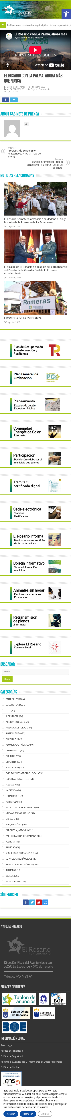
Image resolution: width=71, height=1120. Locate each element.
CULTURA (10, 756)
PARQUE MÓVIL (14, 824)
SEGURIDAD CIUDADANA (19, 853)
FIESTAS (10, 784)
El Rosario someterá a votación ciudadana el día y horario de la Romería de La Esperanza (35, 220)
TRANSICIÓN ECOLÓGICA (19, 864)
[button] (66, 14)
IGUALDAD (11, 796)
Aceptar (11, 1114)
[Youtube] (39, 902)
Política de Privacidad (12, 1050)
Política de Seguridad (12, 1056)
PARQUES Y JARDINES (17, 830)
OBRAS (9, 818)
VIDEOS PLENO (13, 881)
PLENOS (10, 841)
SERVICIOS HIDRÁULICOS (19, 858)
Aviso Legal (7, 1045)
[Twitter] (32, 902)
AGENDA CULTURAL (16, 727)
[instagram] (45, 902)
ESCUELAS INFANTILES (17, 779)
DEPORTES (11, 761)
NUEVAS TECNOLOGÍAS (18, 813)
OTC (8, 710)
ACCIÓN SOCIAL (14, 722)
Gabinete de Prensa (16, 87)
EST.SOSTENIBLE (14, 704)
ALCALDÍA (11, 89)
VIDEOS (20, 89)
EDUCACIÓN (12, 767)
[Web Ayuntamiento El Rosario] (35, 10)
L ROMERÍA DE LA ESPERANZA (23, 318)
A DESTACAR (12, 716)
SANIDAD (11, 847)
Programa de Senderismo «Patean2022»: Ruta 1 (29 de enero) (24, 152)
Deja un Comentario (40, 89)
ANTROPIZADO (14, 699)
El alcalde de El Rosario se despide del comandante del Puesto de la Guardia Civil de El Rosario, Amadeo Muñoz (35, 270)
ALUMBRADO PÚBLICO (18, 744)
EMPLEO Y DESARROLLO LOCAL (22, 773)
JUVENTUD (11, 801)
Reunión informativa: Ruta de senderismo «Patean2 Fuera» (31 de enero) (45, 163)
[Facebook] (26, 902)
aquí (50, 1103)
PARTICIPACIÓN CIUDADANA (21, 836)
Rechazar (28, 1114)
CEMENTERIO (12, 750)
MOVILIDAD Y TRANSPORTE (20, 807)
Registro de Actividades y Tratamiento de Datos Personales (31, 1061)
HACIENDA (11, 790)
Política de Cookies (10, 1067)
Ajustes (45, 1114)
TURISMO (11, 870)
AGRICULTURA (13, 733)
